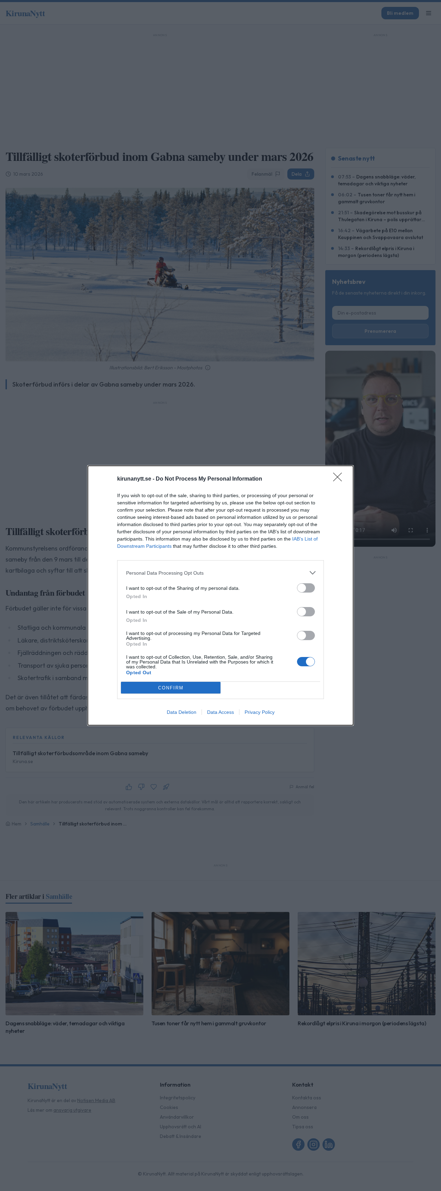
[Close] (339, 479)
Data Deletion (181, 712)
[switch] (306, 588)
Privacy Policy (260, 712)
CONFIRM (171, 687)
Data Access (220, 712)
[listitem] (220, 572)
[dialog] (220, 595)
